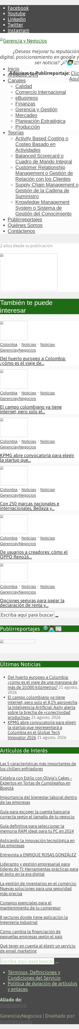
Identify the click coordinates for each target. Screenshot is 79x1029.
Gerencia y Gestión (36, 109)
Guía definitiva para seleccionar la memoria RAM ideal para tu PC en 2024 (37, 828)
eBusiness (26, 98)
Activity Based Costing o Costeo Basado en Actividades (41, 144)
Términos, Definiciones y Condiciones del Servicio (34, 975)
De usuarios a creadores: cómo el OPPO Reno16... (34, 554)
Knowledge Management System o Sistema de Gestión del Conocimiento (43, 207)
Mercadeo (26, 115)
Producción (27, 126)
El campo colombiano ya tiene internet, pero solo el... (31, 409)
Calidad (23, 86)
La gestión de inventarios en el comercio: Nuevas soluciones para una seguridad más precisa (38, 888)
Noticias (28, 344)
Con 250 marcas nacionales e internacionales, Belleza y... (29, 506)
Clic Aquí (74, 75)
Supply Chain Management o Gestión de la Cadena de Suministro (46, 190)
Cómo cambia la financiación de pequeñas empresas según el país (31, 934)
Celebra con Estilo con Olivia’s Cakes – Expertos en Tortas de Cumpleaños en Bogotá (36, 782)
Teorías (16, 132)
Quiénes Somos (25, 225)
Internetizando (16, 1021)
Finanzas (25, 103)
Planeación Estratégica (40, 121)
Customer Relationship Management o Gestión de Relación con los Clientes (44, 173)
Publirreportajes (25, 219)
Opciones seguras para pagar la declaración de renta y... (32, 603)
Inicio (13, 69)
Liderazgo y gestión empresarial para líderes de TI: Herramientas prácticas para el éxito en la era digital (39, 869)
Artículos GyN (23, 74)
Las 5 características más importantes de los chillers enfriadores (38, 766)
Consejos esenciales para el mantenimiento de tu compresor (30, 905)
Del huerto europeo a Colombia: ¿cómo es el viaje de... (33, 361)
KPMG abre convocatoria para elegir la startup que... (37, 458)
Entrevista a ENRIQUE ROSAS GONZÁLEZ (38, 854)
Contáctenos (21, 231)
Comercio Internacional (40, 92)
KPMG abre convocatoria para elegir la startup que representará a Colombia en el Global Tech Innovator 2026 (42, 730)
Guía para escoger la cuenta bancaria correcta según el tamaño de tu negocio (37, 814)
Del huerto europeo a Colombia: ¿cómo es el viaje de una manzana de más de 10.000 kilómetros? (42, 682)
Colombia (8, 344)
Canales (17, 80)
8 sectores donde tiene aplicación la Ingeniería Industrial (34, 920)
